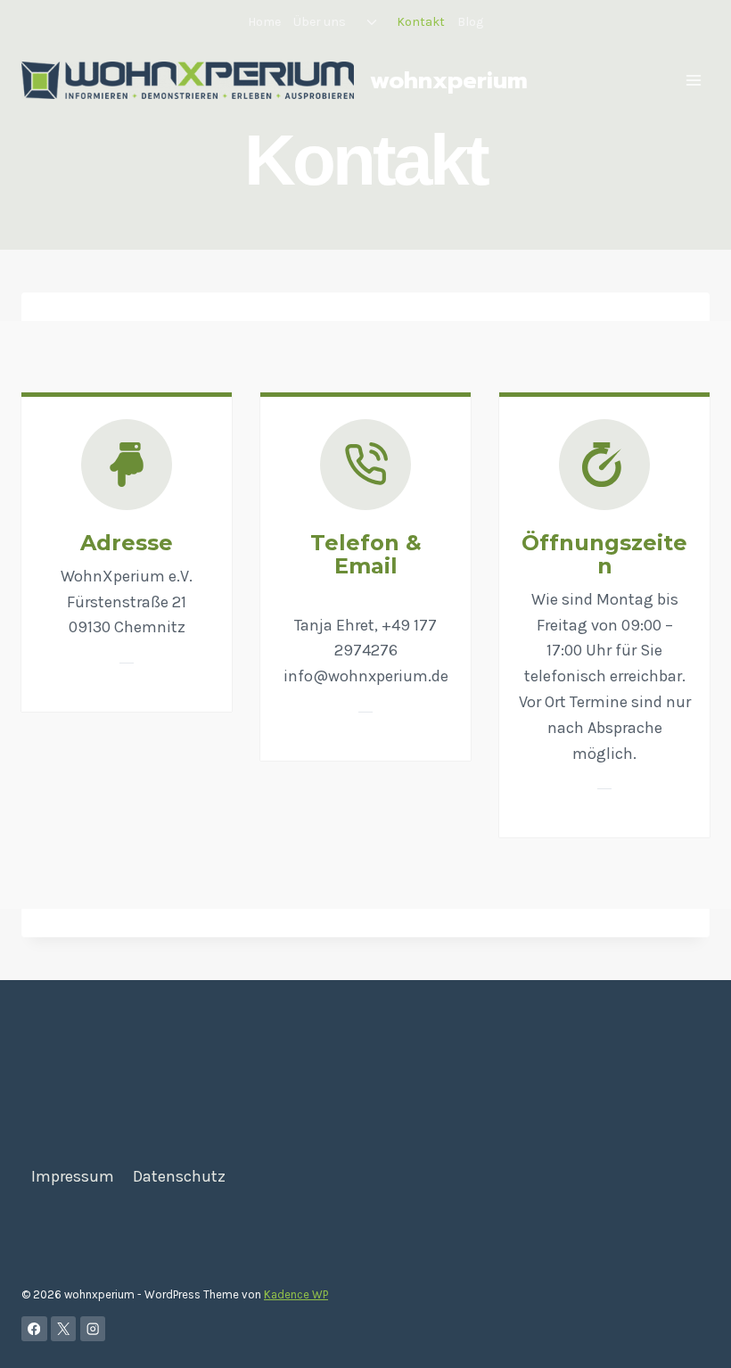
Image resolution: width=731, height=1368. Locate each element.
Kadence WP (296, 1294)
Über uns (319, 21)
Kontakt (421, 21)
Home (264, 21)
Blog (470, 21)
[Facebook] (34, 1329)
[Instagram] (93, 1329)
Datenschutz (179, 1176)
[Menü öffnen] (693, 81)
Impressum (72, 1176)
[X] (64, 1329)
